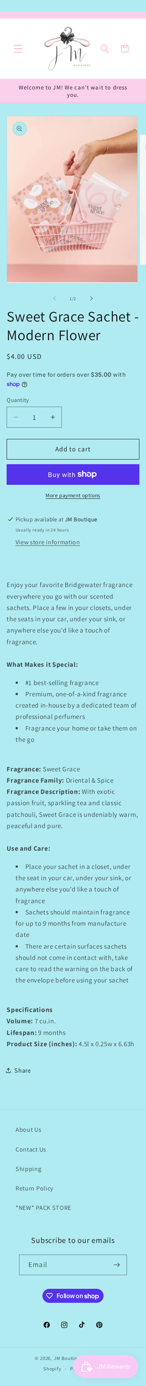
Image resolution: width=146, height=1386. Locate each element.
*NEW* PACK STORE (43, 1208)
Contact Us (31, 1149)
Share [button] (22, 1070)
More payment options (73, 495)
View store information (48, 542)
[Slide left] (54, 298)
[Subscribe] (117, 1265)
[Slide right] (91, 298)
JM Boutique (68, 1358)
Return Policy (34, 1188)
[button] (18, 49)
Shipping (29, 1169)
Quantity (18, 400)
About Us (29, 1130)
